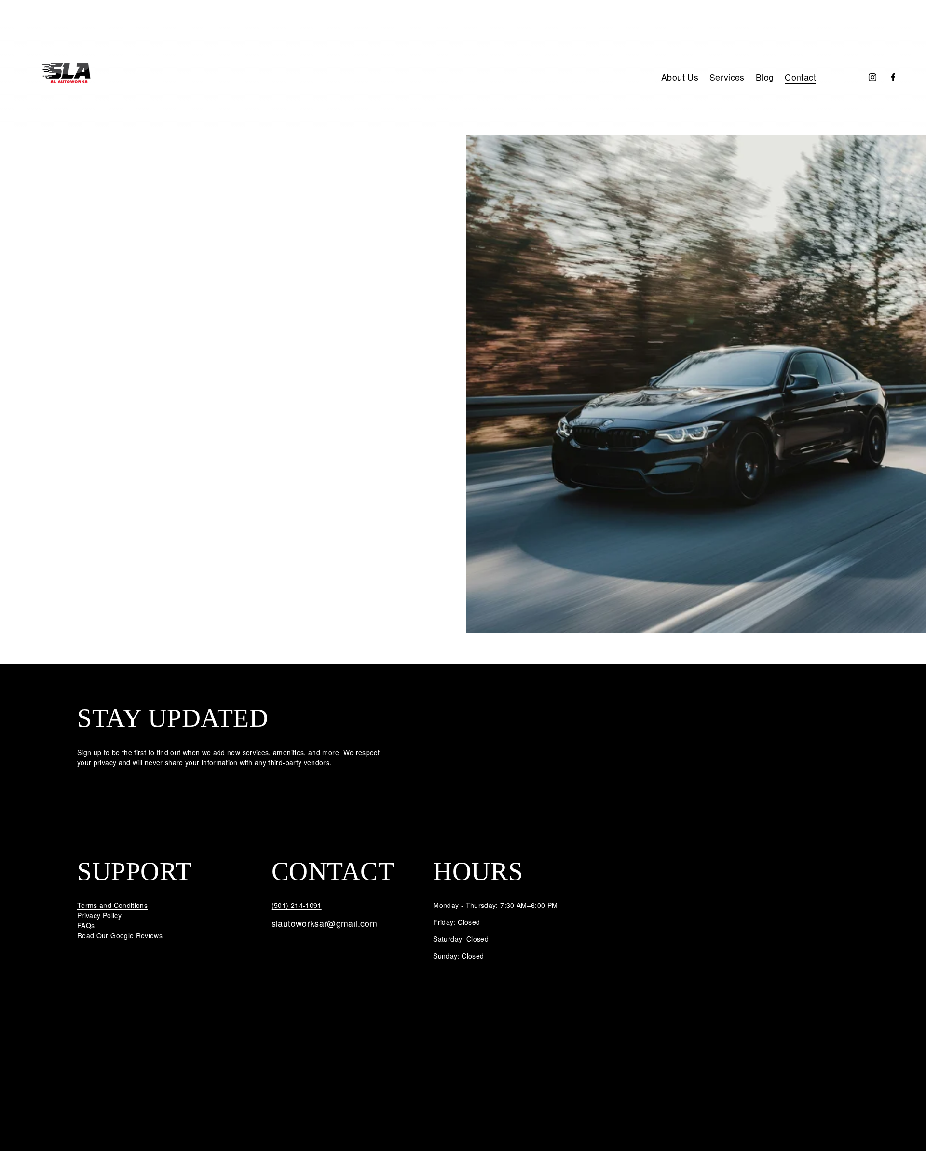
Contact (800, 77)
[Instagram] (872, 77)
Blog (765, 77)
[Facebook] (893, 77)
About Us (679, 77)
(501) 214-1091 (297, 905)
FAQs (86, 925)
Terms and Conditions (112, 905)
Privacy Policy (99, 915)
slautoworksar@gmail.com (324, 923)
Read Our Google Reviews (120, 935)
